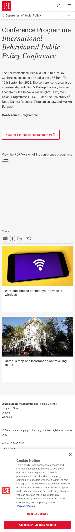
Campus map (9, 448)
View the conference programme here (29, 134)
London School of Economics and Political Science (7, 6)
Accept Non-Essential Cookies (37, 524)
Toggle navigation (70, 15)
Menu (69, 6)
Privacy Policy (26, 506)
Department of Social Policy (23, 15)
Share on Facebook (12, 238)
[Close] (70, 454)
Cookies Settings (37, 513)
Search (58, 6)
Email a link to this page (5, 238)
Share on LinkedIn (20, 238)
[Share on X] (28, 238)
